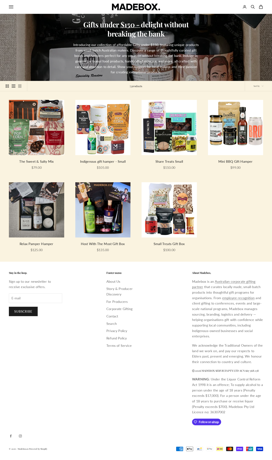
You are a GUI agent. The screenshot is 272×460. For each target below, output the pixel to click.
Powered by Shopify (38, 448)
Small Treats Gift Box (169, 244)
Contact (112, 316)
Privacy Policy (116, 331)
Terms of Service (119, 345)
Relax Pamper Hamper (36, 244)
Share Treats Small (169, 161)
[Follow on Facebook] (11, 436)
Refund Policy (116, 338)
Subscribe (23, 311)
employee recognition (238, 298)
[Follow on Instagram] (20, 436)
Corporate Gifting (119, 309)
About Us (113, 281)
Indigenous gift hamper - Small (103, 161)
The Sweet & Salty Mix (36, 161)
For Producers (117, 302)
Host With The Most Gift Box (103, 244)
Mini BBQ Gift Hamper (235, 161)
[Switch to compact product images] (19, 86)
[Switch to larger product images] (7, 86)
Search (111, 324)
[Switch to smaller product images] (13, 86)
